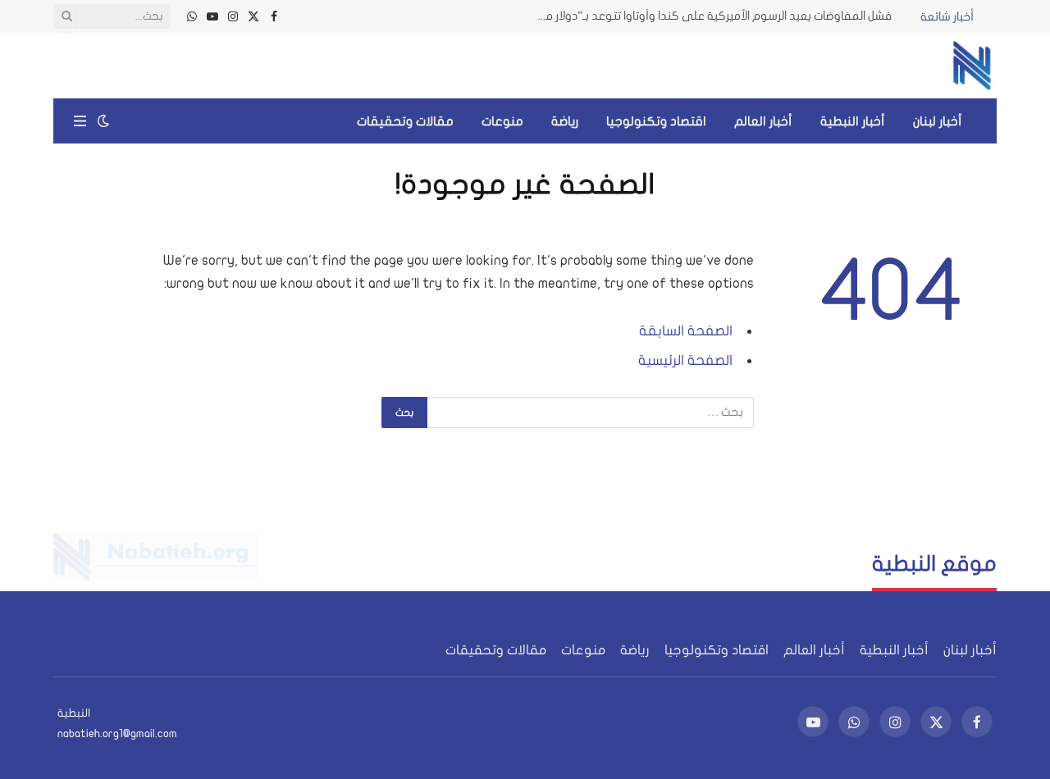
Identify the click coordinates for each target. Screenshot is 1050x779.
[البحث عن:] (590, 412)
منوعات (502, 121)
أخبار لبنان (937, 121)
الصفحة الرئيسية (685, 360)
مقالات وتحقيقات (405, 121)
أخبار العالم (763, 121)
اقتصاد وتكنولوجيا (656, 121)
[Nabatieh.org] (972, 65)
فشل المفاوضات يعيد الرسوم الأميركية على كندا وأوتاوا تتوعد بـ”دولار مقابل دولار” (707, 16)
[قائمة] (80, 120)
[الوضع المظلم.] (103, 121)
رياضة (564, 121)
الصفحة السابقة (686, 331)
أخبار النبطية (852, 121)
